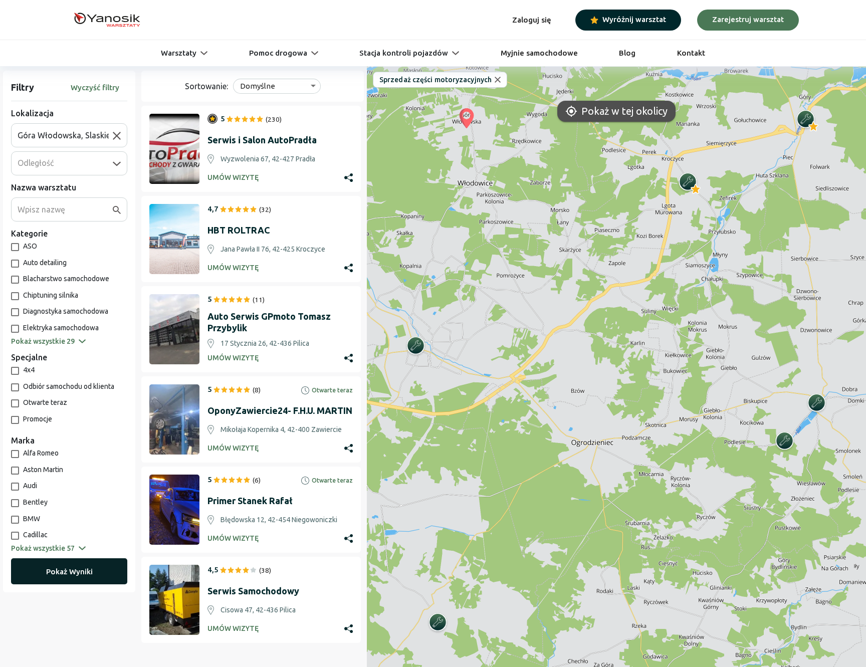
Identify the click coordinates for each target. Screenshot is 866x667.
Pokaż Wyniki (69, 571)
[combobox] (65, 135)
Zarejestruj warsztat (748, 19)
